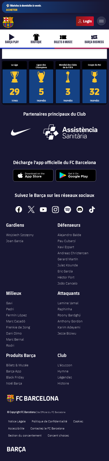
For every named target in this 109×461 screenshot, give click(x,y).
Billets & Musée (17, 365)
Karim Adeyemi (69, 327)
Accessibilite (16, 428)
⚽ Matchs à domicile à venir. (23, 8)
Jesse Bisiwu (67, 333)
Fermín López (16, 315)
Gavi (9, 303)
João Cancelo (68, 283)
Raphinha (65, 309)
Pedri (10, 309)
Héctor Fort (66, 277)
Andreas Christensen (73, 253)
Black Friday (15, 377)
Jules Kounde (68, 265)
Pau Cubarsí (67, 241)
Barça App (13, 371)
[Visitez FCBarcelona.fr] (8, 22)
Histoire (63, 383)
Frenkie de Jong (18, 327)
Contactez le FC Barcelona (47, 428)
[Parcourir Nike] (21, 132)
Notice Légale (17, 421)
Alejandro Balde (69, 235)
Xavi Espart (66, 247)
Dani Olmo (14, 333)
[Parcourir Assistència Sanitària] (70, 132)
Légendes (65, 377)
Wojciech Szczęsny (20, 235)
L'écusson (65, 365)
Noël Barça (14, 383)
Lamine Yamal (68, 303)
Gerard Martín (68, 259)
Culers (85, 21)
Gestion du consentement (25, 435)
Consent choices (58, 435)
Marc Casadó (15, 321)
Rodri (10, 345)
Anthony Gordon (70, 321)
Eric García (65, 271)
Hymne (63, 371)
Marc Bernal (15, 339)
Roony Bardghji (69, 315)
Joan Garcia (14, 241)
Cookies (78, 421)
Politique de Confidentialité (49, 421)
